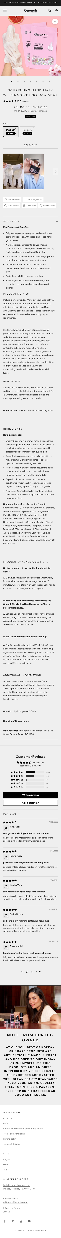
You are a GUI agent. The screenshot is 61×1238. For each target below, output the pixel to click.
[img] (10, 822)
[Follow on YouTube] (29, 1221)
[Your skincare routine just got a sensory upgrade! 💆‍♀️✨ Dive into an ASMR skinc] (30, 171)
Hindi (5, 1164)
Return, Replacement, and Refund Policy (23, 1128)
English (6, 1159)
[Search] (50, 11)
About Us (7, 1118)
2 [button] (27, 971)
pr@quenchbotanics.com (15, 1202)
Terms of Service (11, 1144)
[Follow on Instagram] (21, 1221)
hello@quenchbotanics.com (16, 1185)
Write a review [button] (30, 795)
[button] (10, 101)
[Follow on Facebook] (4, 1221)
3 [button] (32, 971)
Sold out (30, 145)
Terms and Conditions (14, 1133)
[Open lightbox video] (13, 171)
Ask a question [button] (30, 802)
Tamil (5, 1169)
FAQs (5, 1123)
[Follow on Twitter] (12, 1221)
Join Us (6, 1211)
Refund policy (9, 1138)
